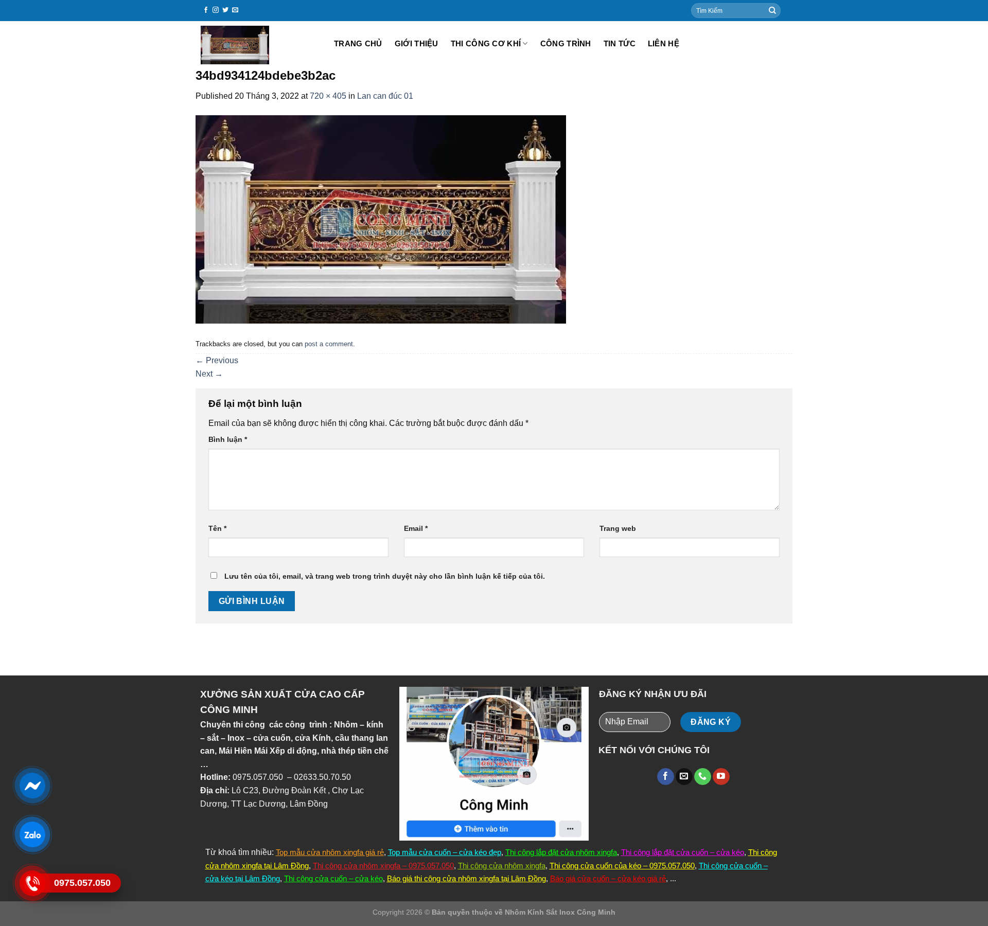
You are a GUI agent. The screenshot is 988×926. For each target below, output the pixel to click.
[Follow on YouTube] (721, 777)
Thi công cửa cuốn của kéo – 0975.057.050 (622, 865)
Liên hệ (663, 43)
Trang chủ (358, 43)
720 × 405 (328, 96)
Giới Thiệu (416, 43)
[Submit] (772, 11)
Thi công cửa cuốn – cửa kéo (333, 878)
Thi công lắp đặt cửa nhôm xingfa (561, 852)
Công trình (565, 43)
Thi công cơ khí (486, 43)
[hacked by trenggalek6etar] (258, 45)
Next (209, 373)
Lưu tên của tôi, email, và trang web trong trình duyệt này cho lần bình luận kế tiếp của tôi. (384, 576)
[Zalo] (32, 834)
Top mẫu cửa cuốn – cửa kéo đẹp (444, 852)
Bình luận (227, 439)
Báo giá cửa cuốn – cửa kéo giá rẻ (608, 878)
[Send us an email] (235, 10)
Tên (217, 528)
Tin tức (620, 43)
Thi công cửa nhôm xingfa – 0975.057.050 (383, 865)
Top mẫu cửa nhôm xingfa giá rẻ (330, 852)
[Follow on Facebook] (206, 10)
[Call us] (702, 777)
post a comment (329, 344)
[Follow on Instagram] (216, 10)
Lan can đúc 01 (385, 96)
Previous (217, 360)
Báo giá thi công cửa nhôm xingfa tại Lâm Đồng (466, 878)
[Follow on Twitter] (225, 10)
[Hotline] (32, 883)
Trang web (617, 528)
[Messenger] (32, 785)
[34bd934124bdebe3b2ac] (381, 219)
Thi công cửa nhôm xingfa (501, 865)
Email (416, 528)
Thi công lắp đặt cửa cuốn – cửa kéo (682, 852)
